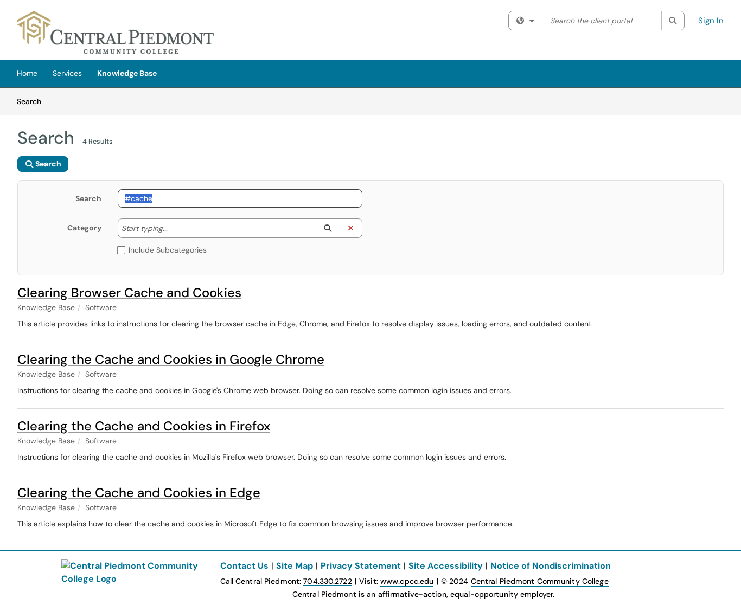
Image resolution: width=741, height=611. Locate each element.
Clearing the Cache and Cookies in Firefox (143, 425)
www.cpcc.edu (406, 581)
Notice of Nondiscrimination (550, 565)
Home (27, 73)
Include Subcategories (168, 250)
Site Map (294, 565)
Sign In (711, 20)
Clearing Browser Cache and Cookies (129, 292)
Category (84, 228)
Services (67, 73)
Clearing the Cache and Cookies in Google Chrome (170, 359)
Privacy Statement (361, 565)
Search (33, 101)
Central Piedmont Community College (540, 581)
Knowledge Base (127, 73)
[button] (327, 228)
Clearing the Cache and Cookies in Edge (138, 492)
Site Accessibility (445, 565)
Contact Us (244, 565)
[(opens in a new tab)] (116, 32)
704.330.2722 (327, 581)
